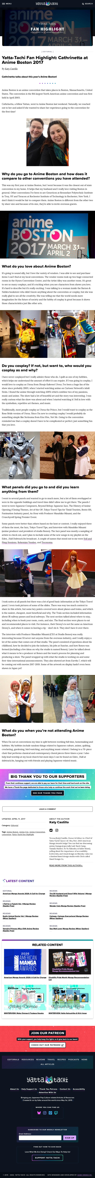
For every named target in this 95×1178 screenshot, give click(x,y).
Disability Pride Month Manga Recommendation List (69, 978)
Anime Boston (12, 832)
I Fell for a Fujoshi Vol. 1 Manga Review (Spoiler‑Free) (19, 905)
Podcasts (73, 1059)
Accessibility (79, 1089)
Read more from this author (65, 865)
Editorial (14, 825)
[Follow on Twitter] (51, 830)
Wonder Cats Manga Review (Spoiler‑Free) (67, 906)
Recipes (61, 1059)
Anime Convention (37, 832)
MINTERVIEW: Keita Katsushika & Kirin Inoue (68, 1013)
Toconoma (47, 542)
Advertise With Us (47, 1092)
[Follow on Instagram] (57, 830)
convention (6, 834)
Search (89, 3)
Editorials (13, 1059)
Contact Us (65, 1089)
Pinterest (50, 1113)
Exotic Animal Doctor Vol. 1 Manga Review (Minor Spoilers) (20, 917)
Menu (9, 3)
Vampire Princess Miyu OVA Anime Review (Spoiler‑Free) (21, 930)
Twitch (56, 1113)
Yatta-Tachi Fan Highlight (23, 834)
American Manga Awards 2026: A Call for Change (24, 893)
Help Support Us (29, 1089)
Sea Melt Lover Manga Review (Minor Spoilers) (69, 929)
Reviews (40, 1059)
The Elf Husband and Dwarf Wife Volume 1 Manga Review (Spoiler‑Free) (71, 894)
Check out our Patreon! (46, 1045)
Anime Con (23, 832)
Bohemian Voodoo (27, 542)
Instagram (45, 1113)
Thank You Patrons (48, 1089)
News (84, 1059)
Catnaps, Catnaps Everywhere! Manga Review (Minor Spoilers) (69, 917)
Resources (28, 1059)
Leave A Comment (47, 809)
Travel (51, 1059)
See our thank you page (47, 793)
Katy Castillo (11, 68)
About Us (14, 1089)
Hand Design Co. (84, 1175)
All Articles (47, 1064)
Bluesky (39, 1113)
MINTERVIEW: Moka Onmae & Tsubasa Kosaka (24, 1013)
